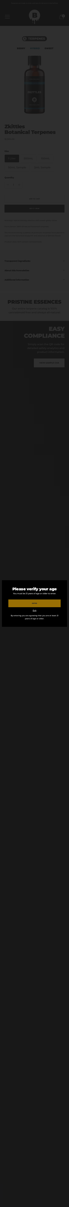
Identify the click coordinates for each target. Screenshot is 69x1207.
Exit (34, 610)
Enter (34, 603)
